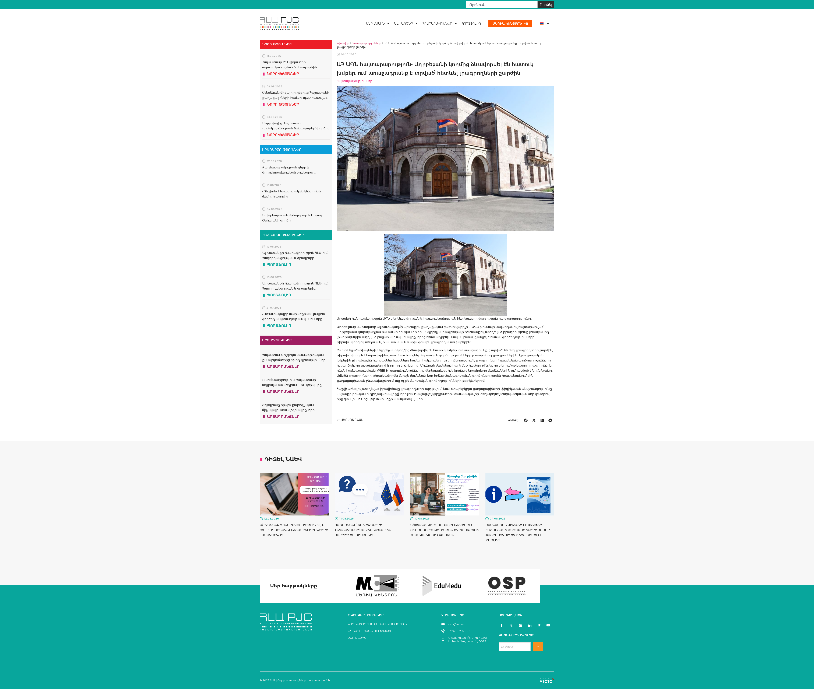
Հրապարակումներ (437, 23)
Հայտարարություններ (366, 43)
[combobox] (502, 4)
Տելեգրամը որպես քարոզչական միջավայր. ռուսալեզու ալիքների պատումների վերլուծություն (288, 410)
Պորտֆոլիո (471, 23)
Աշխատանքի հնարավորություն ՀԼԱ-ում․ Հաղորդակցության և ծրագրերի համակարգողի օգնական (295, 288)
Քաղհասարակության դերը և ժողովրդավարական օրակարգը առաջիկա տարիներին (288, 172)
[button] (526, 420)
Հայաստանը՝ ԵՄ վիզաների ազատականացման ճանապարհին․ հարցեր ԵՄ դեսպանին (290, 67)
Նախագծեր (403, 23)
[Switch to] (542, 23)
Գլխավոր (343, 43)
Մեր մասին (375, 23)
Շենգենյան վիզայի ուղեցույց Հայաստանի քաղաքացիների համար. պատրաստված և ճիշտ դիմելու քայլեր (295, 98)
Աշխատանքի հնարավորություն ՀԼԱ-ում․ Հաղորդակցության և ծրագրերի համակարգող (295, 258)
